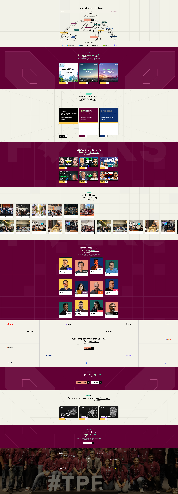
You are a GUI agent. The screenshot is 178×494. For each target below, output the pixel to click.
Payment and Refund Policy (90, 468)
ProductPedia (87, 459)
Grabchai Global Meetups (113, 459)
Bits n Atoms (111, 457)
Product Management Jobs (101, 456)
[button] (83, 11)
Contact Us (95, 468)
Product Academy (87, 455)
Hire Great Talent (99, 455)
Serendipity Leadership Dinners (113, 454)
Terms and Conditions (83, 468)
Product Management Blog (89, 461)
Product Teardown (88, 458)
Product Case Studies (88, 456)
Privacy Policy (77, 468)
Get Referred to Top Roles (101, 453)
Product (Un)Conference (113, 456)
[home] (62, 12)
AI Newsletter (87, 453)
